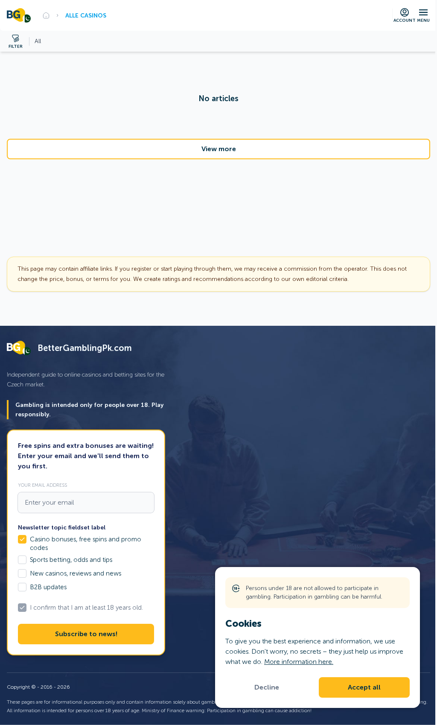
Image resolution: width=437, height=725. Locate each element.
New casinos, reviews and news (75, 573)
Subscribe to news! (86, 634)
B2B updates (48, 587)
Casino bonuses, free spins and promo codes (85, 543)
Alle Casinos (85, 15)
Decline (266, 687)
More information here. (298, 661)
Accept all (364, 687)
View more (218, 149)
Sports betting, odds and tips (71, 559)
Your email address (42, 485)
